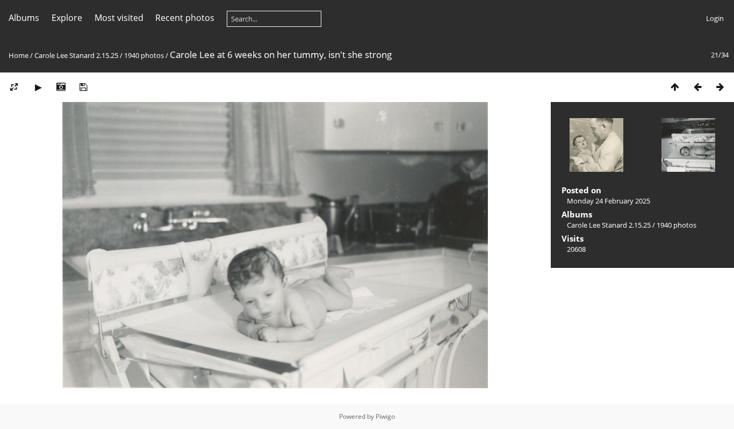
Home (18, 55)
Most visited (119, 18)
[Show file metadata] (60, 87)
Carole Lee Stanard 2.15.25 (76, 55)
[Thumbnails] (675, 87)
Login (715, 18)
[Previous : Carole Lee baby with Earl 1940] (697, 87)
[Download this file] (83, 87)
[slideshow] (38, 87)
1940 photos (144, 55)
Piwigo (385, 416)
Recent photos (184, 18)
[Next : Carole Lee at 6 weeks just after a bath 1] (720, 87)
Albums (24, 18)
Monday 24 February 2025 (608, 201)
